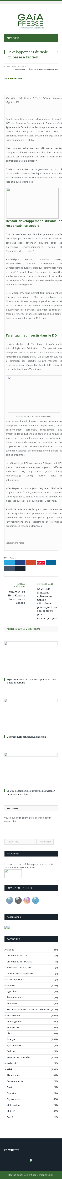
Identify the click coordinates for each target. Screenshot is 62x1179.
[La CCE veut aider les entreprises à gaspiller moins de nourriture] (31, 770)
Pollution (11, 1051)
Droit (9, 1087)
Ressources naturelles (18, 1057)
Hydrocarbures (15, 1045)
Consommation (15, 1081)
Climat (10, 1033)
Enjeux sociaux (15, 1099)
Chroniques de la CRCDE (19, 961)
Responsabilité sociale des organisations (36, 69)
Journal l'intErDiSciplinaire (20, 973)
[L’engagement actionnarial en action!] (31, 716)
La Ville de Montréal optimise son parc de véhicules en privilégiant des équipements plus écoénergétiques (47, 603)
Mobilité (11, 1111)
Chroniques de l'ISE (17, 955)
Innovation (12, 1003)
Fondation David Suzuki (19, 967)
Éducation (12, 1093)
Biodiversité (13, 1027)
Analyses (9, 949)
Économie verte (15, 997)
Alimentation (13, 1075)
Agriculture (12, 991)
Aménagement (14, 1021)
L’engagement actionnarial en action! (26, 736)
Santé (10, 1117)
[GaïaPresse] (31, 20)
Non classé (10, 1063)
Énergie (11, 1039)
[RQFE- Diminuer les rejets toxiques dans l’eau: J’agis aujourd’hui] (31, 659)
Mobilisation (13, 1105)
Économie (9, 985)
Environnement (12, 1015)
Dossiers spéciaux (14, 979)
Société (8, 1069)
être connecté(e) (25, 817)
